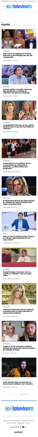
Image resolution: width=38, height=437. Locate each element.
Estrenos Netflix (13, 1)
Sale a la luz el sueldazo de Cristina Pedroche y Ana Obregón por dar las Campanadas (17, 55)
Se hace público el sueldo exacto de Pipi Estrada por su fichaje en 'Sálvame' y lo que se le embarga (17, 91)
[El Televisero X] (18, 427)
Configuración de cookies (27, 420)
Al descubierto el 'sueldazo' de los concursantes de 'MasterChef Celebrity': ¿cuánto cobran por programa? (16, 166)
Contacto (28, 423)
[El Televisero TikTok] (25, 427)
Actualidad (6, 51)
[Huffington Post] (18, 432)
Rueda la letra (22, 1)
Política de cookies (11, 423)
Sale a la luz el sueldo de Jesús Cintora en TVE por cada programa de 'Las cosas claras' (18, 238)
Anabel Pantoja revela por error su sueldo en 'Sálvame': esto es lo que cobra (17, 274)
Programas (6, 86)
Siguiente (23, 394)
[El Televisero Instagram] (20, 427)
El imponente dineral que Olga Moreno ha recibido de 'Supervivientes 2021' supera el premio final (19, 202)
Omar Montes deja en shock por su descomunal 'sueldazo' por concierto (18, 383)
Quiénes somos (20, 423)
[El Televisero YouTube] (23, 427)
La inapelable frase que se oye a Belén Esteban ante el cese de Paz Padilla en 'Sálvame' (18, 127)
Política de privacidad (15, 420)
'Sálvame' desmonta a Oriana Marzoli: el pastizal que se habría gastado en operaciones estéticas (18, 311)
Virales (5, 233)
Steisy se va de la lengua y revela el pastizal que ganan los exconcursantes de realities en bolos (19, 348)
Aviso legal (6, 420)
